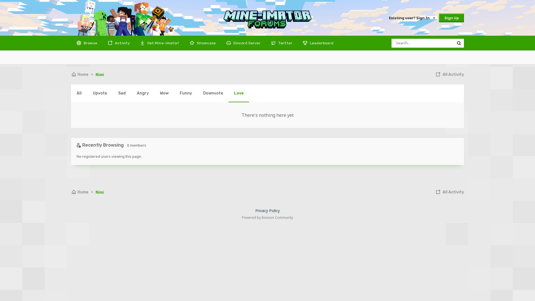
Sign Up (451, 18)
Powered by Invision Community (267, 217)
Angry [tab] (143, 93)
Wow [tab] (164, 93)
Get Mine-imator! (162, 43)
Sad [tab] (122, 93)
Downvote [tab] (213, 93)
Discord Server (246, 43)
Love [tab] (239, 93)
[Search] (459, 43)
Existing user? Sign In (410, 17)
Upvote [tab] (100, 93)
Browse (90, 43)
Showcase (206, 43)
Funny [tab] (186, 93)
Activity (122, 43)
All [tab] (79, 93)
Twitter (284, 43)
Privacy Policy (267, 210)
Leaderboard (321, 43)
